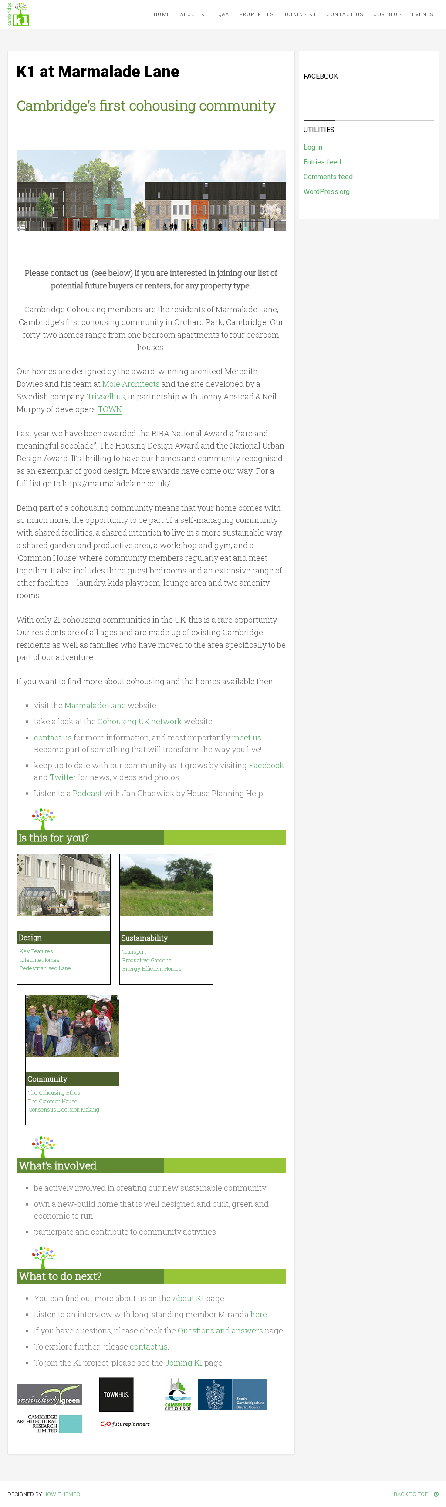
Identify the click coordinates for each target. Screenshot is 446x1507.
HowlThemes (61, 1494)
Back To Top (411, 1494)
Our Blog (387, 14)
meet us (246, 737)
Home (162, 14)
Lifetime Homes (40, 960)
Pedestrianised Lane (45, 968)
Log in (313, 147)
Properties (256, 14)
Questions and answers (220, 1330)
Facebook (266, 765)
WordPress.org (327, 192)
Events (422, 14)
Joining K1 (300, 14)
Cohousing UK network (140, 721)
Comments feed (328, 177)
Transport (134, 951)
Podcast (87, 793)
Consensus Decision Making (63, 1109)
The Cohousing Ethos (54, 1092)
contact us (53, 737)
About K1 (194, 14)
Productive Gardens (147, 960)
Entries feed (322, 162)
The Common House (53, 1101)
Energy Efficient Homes (152, 968)
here (258, 1314)
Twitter (63, 777)
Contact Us (344, 14)
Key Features (36, 951)
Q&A (224, 14)
